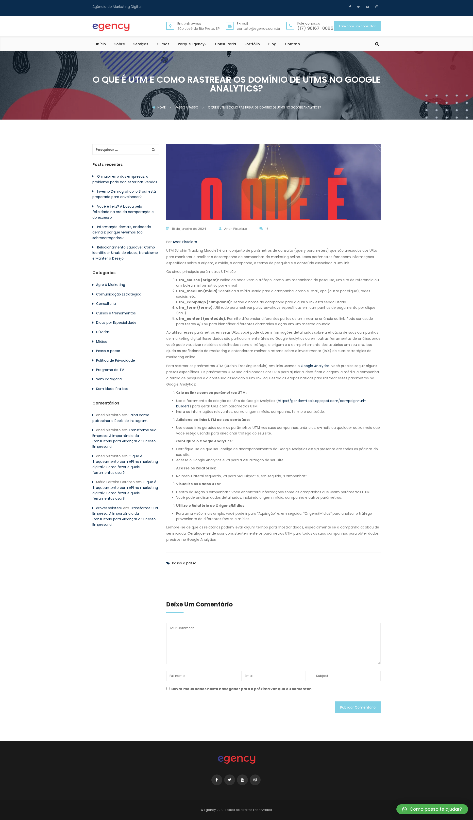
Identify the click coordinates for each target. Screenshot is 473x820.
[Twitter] (357, 6)
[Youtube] (367, 6)
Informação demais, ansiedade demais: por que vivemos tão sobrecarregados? (121, 232)
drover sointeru (109, 508)
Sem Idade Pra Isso (112, 388)
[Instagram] (376, 6)
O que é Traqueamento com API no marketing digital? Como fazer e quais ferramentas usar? (125, 464)
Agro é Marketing (110, 284)
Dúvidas (103, 331)
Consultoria (225, 44)
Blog (272, 44)
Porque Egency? (192, 44)
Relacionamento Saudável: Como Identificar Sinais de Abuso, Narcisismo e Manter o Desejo (125, 253)
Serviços (140, 44)
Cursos (163, 44)
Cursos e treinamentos (116, 313)
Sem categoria (109, 379)
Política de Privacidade (115, 360)
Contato (292, 44)
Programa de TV (110, 369)
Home (161, 107)
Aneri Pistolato (235, 228)
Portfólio (252, 44)
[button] (432, 809)
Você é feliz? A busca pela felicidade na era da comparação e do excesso (123, 212)
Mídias (101, 341)
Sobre (119, 44)
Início (101, 44)
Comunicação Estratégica (118, 294)
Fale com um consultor (357, 26)
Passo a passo (184, 563)
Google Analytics (315, 365)
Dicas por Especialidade (116, 322)
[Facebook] (351, 6)
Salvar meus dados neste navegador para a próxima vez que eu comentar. (241, 688)
